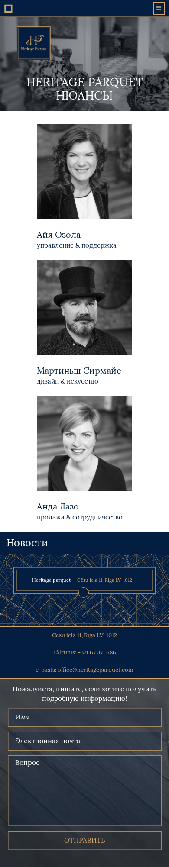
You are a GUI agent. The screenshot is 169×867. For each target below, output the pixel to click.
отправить (84, 840)
